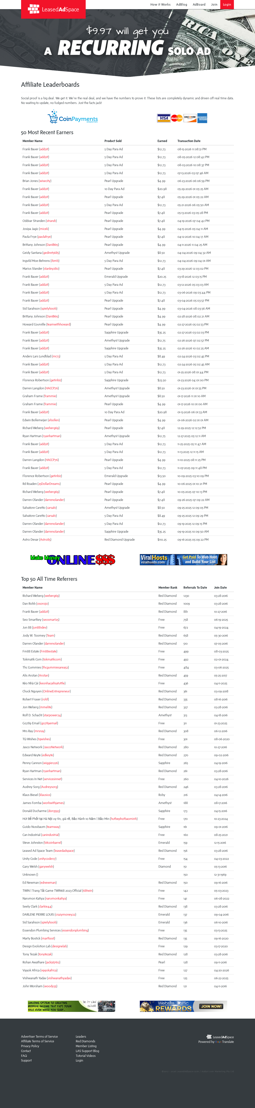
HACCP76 (52, 388)
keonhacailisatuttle (52, 683)
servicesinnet (52, 779)
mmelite (45, 707)
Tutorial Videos (86, 1056)
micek (44, 229)
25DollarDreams (49, 484)
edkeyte (47, 755)
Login (227, 4)
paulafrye (44, 237)
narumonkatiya (56, 898)
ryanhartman (51, 436)
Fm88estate (48, 651)
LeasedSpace (60, 9)
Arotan (43, 675)
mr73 (56, 356)
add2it (44, 149)
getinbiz (56, 380)
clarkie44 (45, 906)
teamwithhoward (58, 324)
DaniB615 (52, 245)
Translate (228, 1042)
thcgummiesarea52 (55, 667)
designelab (59, 946)
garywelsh (46, 866)
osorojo (42, 603)
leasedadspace (64, 851)
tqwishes (44, 739)
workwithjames (53, 803)
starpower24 (52, 715)
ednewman (48, 882)
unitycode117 (47, 859)
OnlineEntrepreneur (56, 691)
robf (45, 699)
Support (26, 1060)
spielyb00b (48, 308)
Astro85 (45, 539)
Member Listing (86, 1046)
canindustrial (50, 835)
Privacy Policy (30, 1046)
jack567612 (52, 962)
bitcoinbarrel (52, 842)
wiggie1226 (50, 763)
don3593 (53, 811)
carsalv (51, 507)
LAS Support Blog (87, 1051)
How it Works (160, 4)
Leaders (81, 1036)
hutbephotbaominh (124, 819)
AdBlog (181, 4)
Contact (26, 1051)
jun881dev (39, 627)
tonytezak (45, 954)
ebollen (54, 420)
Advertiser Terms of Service (39, 1036)
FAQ (24, 1056)
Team (50, 635)
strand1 (51, 221)
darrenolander (54, 500)
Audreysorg (49, 787)
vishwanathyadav (59, 978)
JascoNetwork (53, 747)
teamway (53, 827)
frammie (50, 396)
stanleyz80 (51, 268)
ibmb (55, 261)
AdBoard (199, 4)
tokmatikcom (52, 659)
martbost (48, 938)
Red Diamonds (85, 1041)
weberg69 (52, 428)
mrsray (39, 731)
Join (214, 4)
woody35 (50, 986)
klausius (45, 795)
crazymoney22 (65, 914)
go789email (49, 723)
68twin (87, 890)
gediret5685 (51, 253)
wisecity (45, 181)
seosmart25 (50, 619)
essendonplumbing (75, 930)
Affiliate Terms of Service (37, 1041)
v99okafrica (49, 970)
